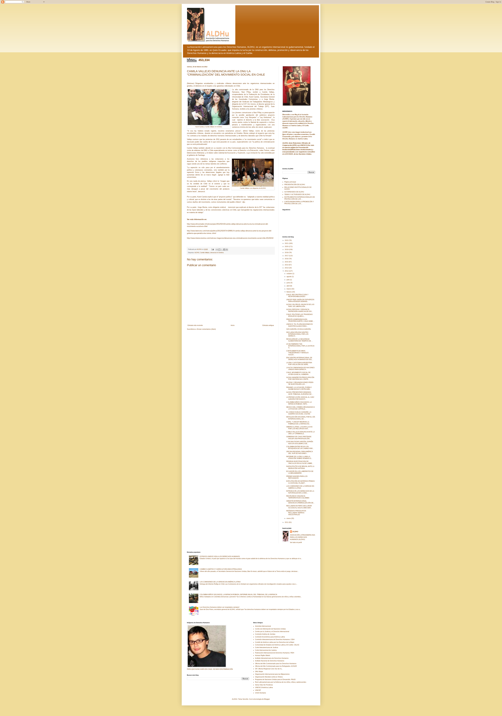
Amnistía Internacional (263, 626)
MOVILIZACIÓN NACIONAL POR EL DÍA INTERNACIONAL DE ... (300, 418)
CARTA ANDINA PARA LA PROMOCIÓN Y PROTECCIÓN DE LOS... (299, 202)
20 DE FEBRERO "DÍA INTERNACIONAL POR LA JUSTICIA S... (300, 346)
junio (288, 283)
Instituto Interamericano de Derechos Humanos (272, 658)
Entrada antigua (268, 325)
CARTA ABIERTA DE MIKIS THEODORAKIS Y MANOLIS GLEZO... (297, 353)
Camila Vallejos (205, 252)
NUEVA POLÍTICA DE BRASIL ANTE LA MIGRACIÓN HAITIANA (300, 467)
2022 (287, 240)
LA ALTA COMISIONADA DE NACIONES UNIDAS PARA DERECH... (300, 368)
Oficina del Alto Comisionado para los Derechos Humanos (275, 663)
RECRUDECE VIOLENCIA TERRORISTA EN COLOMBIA (297, 497)
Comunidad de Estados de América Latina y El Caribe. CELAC (277, 645)
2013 (287, 268)
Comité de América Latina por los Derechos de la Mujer (274, 642)
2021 (287, 243)
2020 (287, 246)
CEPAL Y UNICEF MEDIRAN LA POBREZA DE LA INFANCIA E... (298, 423)
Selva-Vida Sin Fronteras (264, 685)
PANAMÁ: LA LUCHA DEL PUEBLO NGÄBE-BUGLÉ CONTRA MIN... (299, 388)
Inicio (233, 325)
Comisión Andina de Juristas (265, 634)
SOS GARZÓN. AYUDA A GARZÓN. (298, 329)
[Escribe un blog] (219, 249)
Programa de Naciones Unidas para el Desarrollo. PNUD (275, 679)
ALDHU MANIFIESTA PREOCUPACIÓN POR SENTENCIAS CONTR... (300, 378)
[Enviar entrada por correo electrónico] (212, 249)
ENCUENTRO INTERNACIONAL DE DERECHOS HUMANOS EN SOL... (299, 358)
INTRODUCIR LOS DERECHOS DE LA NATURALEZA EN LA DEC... (300, 492)
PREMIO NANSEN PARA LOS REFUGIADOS (296, 477)
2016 (287, 259)
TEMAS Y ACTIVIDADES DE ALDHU (297, 194)
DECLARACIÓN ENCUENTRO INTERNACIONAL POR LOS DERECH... (297, 334)
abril (288, 286)
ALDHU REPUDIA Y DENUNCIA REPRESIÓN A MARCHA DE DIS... (299, 310)
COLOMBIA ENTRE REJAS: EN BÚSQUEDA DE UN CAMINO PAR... (300, 447)
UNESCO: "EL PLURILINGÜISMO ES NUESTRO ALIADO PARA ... (299, 325)
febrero (289, 292)
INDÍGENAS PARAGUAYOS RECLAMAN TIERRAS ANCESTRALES (296, 513)
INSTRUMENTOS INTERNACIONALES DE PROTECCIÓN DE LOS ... (299, 198)
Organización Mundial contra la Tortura (269, 677)
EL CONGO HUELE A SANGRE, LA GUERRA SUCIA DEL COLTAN (298, 413)
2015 (287, 262)
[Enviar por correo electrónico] (217, 249)
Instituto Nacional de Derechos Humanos (269, 661)
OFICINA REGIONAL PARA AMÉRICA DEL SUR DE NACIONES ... (299, 452)
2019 (287, 249)
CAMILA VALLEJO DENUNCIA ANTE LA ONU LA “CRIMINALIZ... (300, 433)
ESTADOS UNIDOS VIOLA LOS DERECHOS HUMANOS (220, 556)
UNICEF (258, 690)
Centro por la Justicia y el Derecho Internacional (272, 631)
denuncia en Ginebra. (217, 252)
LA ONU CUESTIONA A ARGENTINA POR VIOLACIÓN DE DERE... (299, 363)
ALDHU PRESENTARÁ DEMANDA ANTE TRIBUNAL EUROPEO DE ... (299, 393)
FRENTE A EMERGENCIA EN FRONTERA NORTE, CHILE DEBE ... (300, 320)
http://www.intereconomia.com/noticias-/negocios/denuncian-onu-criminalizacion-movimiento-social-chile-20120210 (230, 238)
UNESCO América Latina (264, 687)
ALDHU (197, 252)
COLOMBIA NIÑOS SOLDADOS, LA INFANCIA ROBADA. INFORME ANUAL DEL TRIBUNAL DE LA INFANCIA (238, 594)
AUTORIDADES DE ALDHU (294, 192)
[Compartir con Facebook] (224, 249)
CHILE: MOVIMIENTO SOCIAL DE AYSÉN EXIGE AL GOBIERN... (298, 373)
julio (288, 280)
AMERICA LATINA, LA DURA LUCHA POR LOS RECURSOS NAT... (299, 428)
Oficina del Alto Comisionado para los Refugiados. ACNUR (276, 666)
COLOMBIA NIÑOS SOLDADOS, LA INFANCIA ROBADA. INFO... (299, 403)
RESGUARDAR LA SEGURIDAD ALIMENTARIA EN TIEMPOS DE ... (299, 340)
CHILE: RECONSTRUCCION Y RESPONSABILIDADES (297, 295)
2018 (287, 252)
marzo (289, 289)
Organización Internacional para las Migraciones (272, 674)
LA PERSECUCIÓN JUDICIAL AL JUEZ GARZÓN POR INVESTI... (300, 398)
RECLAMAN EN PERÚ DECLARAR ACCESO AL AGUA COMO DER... (299, 507)
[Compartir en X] (222, 249)
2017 (287, 256)
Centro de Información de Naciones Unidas (270, 629)
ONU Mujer (259, 671)
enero (289, 518)
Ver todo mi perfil (296, 542)
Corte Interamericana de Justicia (266, 647)
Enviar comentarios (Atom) (206, 329)
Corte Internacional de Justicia (266, 650)
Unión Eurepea (260, 693)
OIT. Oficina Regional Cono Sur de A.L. (269, 669)
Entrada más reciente (195, 325)
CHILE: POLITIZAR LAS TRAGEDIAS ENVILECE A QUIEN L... (299, 315)
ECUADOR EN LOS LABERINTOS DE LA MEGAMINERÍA (299, 472)
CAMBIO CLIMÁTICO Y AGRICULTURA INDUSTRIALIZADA (221, 569)
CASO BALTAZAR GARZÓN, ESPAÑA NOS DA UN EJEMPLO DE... (299, 442)
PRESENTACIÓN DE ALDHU (294, 184)
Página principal (290, 182)
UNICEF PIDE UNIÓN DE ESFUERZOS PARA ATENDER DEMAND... (300, 300)
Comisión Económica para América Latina (270, 637)
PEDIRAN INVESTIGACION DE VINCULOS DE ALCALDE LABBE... (299, 462)
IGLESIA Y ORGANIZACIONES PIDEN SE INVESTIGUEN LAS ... (299, 383)
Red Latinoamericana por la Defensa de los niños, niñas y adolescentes (280, 682)
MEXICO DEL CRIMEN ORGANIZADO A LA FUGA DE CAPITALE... (300, 408)
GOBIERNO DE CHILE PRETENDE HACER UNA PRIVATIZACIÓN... (298, 437)
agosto (289, 277)
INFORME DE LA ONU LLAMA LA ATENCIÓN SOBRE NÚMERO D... (299, 457)
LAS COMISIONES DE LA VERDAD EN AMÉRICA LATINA (300, 487)
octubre (289, 273)
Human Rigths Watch (262, 655)
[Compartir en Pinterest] (227, 249)
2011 (287, 522)
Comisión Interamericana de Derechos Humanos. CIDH (275, 639)
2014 (287, 265)
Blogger (267, 699)
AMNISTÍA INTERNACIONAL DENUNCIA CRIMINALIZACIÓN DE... (300, 502)
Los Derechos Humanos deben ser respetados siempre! (219, 607)
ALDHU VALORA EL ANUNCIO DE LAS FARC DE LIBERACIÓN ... (300, 305)
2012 (287, 271)
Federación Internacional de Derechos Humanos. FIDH (274, 653)
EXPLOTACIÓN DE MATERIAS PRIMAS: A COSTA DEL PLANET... (300, 482)
